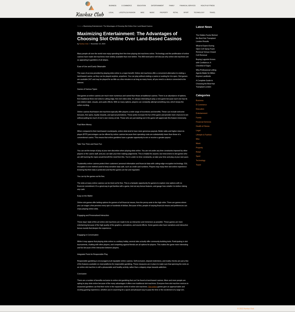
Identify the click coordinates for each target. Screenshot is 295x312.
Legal (111, 12)
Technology (199, 12)
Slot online (152, 287)
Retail (175, 12)
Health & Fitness (208, 5)
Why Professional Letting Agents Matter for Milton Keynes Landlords (206, 73)
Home (79, 26)
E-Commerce (127, 5)
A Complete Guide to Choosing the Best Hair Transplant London (205, 84)
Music (152, 12)
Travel (212, 12)
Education (141, 5)
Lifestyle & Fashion (127, 12)
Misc (142, 12)
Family (171, 5)
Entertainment (157, 5)
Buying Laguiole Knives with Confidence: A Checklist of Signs (205, 62)
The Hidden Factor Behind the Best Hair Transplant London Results (207, 38)
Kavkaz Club (83, 44)
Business (112, 5)
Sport (186, 12)
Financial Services (187, 5)
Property (164, 12)
